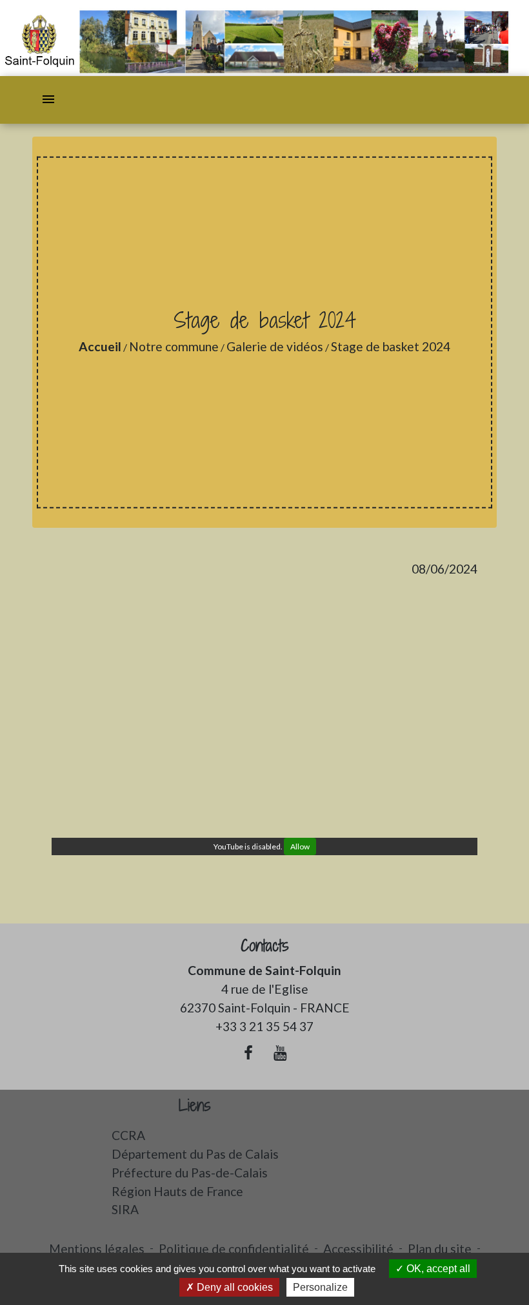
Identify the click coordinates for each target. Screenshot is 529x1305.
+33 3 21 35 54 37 (264, 1026)
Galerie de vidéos (274, 346)
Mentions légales (97, 1248)
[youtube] (281, 1052)
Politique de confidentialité (234, 1248)
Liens (195, 1105)
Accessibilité (358, 1248)
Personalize (320, 1287)
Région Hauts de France (177, 1191)
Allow (300, 846)
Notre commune (174, 346)
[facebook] (248, 1052)
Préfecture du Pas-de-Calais (190, 1172)
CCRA (128, 1135)
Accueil (100, 346)
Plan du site (440, 1248)
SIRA (125, 1209)
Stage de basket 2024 (390, 346)
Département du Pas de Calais (195, 1153)
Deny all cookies (233, 1287)
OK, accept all (437, 1268)
